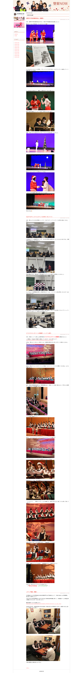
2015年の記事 (17, 55)
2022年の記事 (17, 44)
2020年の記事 (17, 47)
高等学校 (16, 34)
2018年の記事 (17, 50)
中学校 (16, 35)
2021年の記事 (17, 45)
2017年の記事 (17, 52)
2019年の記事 (17, 49)
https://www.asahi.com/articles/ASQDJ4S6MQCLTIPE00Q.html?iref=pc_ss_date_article (43, 603)
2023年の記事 (17, 42)
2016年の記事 (17, 53)
